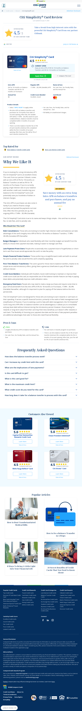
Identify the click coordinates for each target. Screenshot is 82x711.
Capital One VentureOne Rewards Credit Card (22, 436)
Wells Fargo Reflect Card (22, 469)
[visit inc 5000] (33, 698)
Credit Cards (9, 11)
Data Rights (18, 697)
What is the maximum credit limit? (20, 384)
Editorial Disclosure (72, 157)
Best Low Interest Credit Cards (55, 150)
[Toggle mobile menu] (79, 5)
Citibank (17, 11)
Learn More (25, 442)
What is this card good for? (16, 378)
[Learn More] (22, 424)
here (53, 682)
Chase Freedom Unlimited (59, 436)
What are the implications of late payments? (24, 367)
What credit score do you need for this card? (24, 390)
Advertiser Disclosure (73, 11)
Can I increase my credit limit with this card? (24, 362)
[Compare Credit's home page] (39, 5)
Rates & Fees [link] (17, 70)
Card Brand (57, 95)
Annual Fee (12, 95)
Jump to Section (8, 708)
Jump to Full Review (69, 44)
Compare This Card (65, 76)
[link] (17, 61)
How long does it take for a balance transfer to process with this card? (36, 395)
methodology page (32, 677)
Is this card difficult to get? (16, 373)
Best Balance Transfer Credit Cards (18, 150)
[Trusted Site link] (41, 1)
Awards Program (21, 673)
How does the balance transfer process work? (25, 356)
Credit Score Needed (37, 95)
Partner (5, 682)
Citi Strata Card (59, 469)
